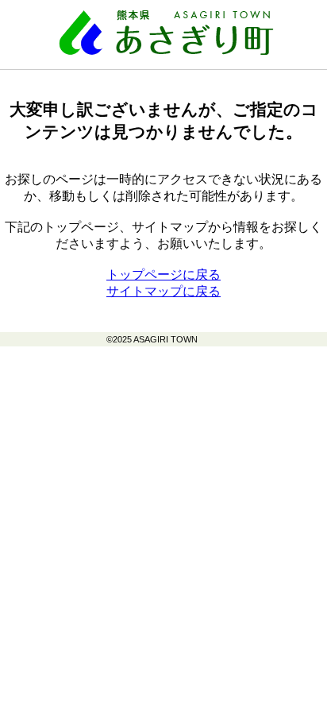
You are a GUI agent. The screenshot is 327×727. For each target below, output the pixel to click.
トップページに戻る (163, 274)
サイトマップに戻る (163, 291)
